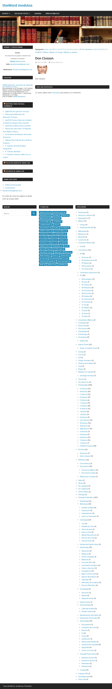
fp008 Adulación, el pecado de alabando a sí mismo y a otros (18, 86)
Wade (43, 264)
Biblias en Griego (56, 52)
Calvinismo (82, 240)
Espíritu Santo (46, 231)
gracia (54, 240)
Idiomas (38, 13)
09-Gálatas (86, 296)
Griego (63, 240)
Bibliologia (45, 218)
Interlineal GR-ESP (86, 227)
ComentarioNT (46, 224)
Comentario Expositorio (88, 273)
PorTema (81, 449)
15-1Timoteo (86, 302)
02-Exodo (85, 257)
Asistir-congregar (88, 557)
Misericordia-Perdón (89, 642)
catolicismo (45, 221)
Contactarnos (10, 188)
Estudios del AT (46, 234)
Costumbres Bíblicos (85, 320)
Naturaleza (85, 663)
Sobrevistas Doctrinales (88, 618)
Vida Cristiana (63, 261)
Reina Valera (45, 255)
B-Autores (83, 391)
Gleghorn (44, 240)
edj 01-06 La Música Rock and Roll (17, 126)
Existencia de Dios (88, 660)
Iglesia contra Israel (89, 574)
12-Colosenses (87, 299)
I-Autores (83, 412)
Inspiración (45, 246)
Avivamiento (86, 624)
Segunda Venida (88, 598)
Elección (85, 630)
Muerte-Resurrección (89, 535)
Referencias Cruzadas (88, 477)
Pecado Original (87, 611)
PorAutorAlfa (83, 385)
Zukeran (62, 264)
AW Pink (56, 215)
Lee (66, 246)
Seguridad (85, 647)
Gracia (84, 636)
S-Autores (83, 440)
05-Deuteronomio (88, 260)
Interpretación (87, 513)
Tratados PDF (83, 674)
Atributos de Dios (88, 658)
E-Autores (83, 400)
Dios (57, 224)
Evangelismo (60, 234)
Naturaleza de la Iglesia (90, 582)
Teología (81, 494)
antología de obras (87, 376)
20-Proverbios (87, 266)
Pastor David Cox (57, 62)
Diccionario (82, 328)
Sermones (83, 453)
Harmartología (85, 605)
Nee (42, 249)
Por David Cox (46, 252)
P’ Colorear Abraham (12, 151)
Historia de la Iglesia (85, 363)
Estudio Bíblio (60, 231)
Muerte (84, 595)
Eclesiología (84, 547)
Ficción (81, 355)
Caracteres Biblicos (85, 243)
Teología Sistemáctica (58, 258)
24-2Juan (85, 313)
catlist (56, 218)
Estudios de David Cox (15, 171)
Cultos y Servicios (88, 568)
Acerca (5, 13)
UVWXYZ (38, 52)
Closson (57, 221)
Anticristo (85, 593)
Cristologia (82, 323)
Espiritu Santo (83, 344)
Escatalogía (84, 589)
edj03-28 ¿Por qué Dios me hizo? (17, 111)
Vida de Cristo (87, 541)
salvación (65, 255)
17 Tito (84, 305)
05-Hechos (86, 285)
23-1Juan (85, 310)
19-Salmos (85, 263)
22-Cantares (86, 269)
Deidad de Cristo (88, 526)
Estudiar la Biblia (88, 508)
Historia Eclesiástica (49, 243)
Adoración (85, 551)
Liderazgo (85, 580)
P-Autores (83, 434)
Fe (82, 633)
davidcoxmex (17, 61)
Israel (80, 366)
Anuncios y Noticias (85, 215)
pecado (60, 249)
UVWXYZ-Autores (86, 446)
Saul (81, 246)
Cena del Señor (87, 562)
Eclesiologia (82, 334)
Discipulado (82, 331)
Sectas (43, 258)
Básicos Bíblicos (52, 13)
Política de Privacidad (13, 185)
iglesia (63, 243)
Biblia (65, 215)
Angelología (45, 212)
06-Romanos (86, 288)
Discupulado (45, 228)
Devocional (82, 326)
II (71, 49)
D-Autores (83, 397)
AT (81, 254)
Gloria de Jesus (87, 529)
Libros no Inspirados (89, 516)
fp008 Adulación (19, 96)
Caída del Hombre (88, 609)
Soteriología (84, 621)
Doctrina (64, 228)
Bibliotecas (82, 234)
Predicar (58, 252)
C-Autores (83, 394)
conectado (56, 93)
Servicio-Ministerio (88, 585)
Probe (68, 252)
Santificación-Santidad (90, 645)
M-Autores (84, 423)
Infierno (83, 341)
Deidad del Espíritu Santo (89, 544)
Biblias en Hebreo (70, 52)
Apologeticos (83, 218)
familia (53, 237)
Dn (55, 228)
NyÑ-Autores (84, 429)
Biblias (46, 52)
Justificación (86, 639)
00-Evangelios (87, 279)
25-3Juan (85, 316)
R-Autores (83, 437)
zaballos (52, 264)
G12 (79, 358)
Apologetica (45, 215)
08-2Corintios (87, 293)
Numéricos (90, 49)
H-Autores (83, 409)
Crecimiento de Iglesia (90, 565)
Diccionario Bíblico (88, 470)
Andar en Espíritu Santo (88, 348)
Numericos (84, 426)
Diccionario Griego (88, 473)
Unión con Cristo (88, 650)
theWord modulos (17, 5)
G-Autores (83, 406)
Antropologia (59, 212)
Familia (81, 352)
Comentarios (83, 250)
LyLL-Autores (84, 420)
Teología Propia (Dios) (88, 654)
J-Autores (83, 414)
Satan (80, 480)
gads (62, 237)
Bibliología (82, 231)
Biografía (81, 237)
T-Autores (83, 443)
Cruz (83, 524)
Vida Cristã (82, 679)
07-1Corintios (86, 290)
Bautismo (85, 559)
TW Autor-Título (21, 13)
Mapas (80, 369)
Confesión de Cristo (89, 627)
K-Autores (83, 417)
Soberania (85, 666)
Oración (51, 249)
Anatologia (82, 212)
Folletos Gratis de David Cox (18, 163)
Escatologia (82, 337)
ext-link (44, 237)
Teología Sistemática (86, 497)
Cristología (84, 520)
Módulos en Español (85, 372)
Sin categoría (83, 486)
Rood (56, 255)
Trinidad (83, 670)
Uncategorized (83, 676)
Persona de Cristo (88, 538)
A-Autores (83, 389)
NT (81, 275)
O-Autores (84, 431)
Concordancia (85, 463)
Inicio (47, 49)
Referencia (82, 460)
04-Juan (84, 282)
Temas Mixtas (83, 492)
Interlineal (57, 246)
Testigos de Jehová (47, 261)
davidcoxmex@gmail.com (19, 64)
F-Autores (83, 403)
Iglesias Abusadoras (89, 577)
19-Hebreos (86, 308)
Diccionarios (84, 466)
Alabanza (85, 554)
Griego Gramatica (84, 360)
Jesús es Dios (86, 532)
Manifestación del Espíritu (89, 615)
